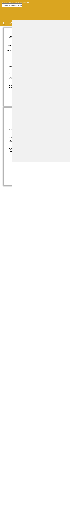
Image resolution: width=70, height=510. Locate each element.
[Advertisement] (35, 55)
